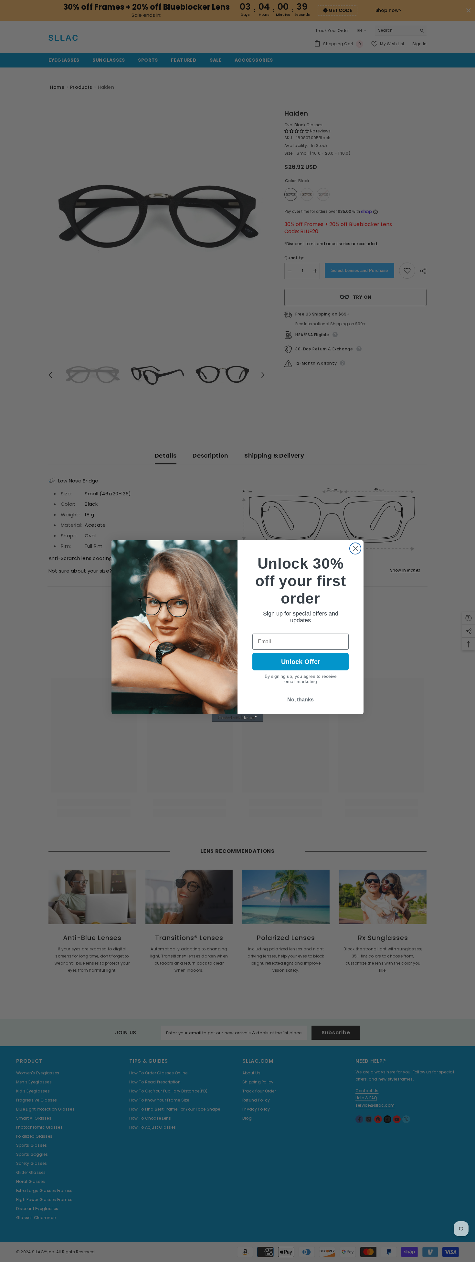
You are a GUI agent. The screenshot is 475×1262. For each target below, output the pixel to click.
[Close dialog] (355, 548)
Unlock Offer (300, 661)
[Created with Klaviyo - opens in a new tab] (237, 718)
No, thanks (300, 699)
